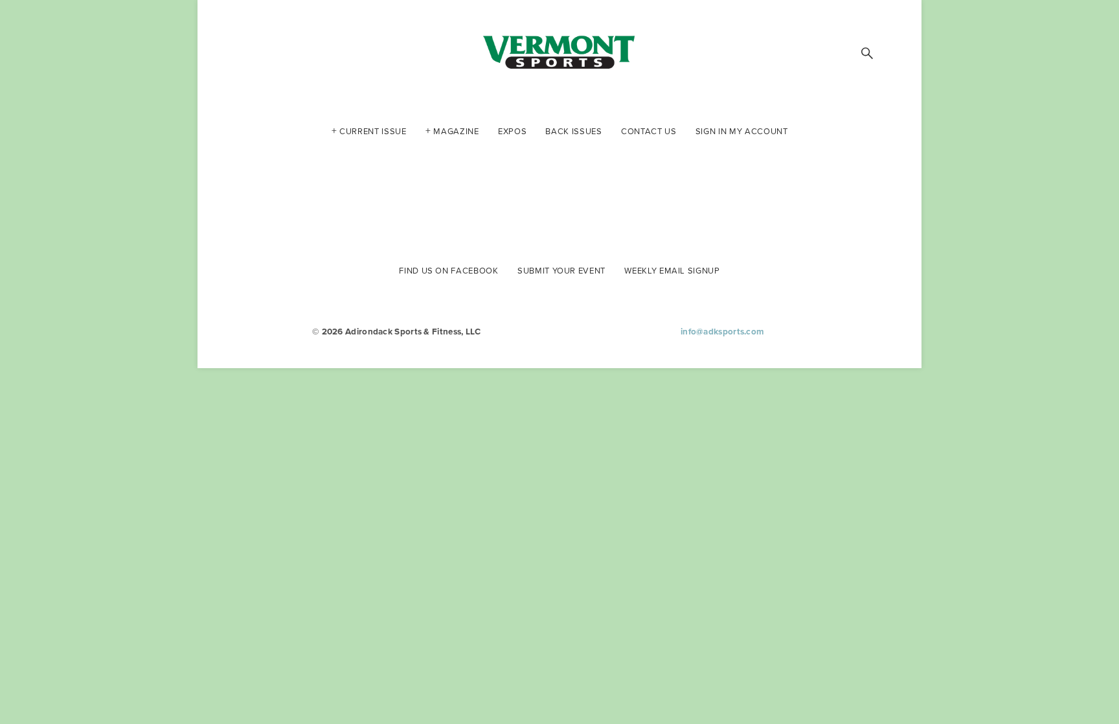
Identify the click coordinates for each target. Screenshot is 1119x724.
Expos (512, 130)
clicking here (435, 180)
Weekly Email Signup (671, 269)
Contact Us (649, 130)
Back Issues (573, 130)
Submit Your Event (561, 269)
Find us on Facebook (448, 269)
